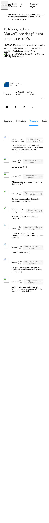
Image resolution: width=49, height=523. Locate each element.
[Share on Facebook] (15, 107)
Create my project (34, 5)
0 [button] (34, 140)
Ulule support (21, 19)
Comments (33, 121)
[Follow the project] (7, 107)
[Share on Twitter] (24, 107)
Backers (45, 121)
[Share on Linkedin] (32, 107)
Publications (21, 121)
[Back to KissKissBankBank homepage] (9, 5)
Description (8, 121)
